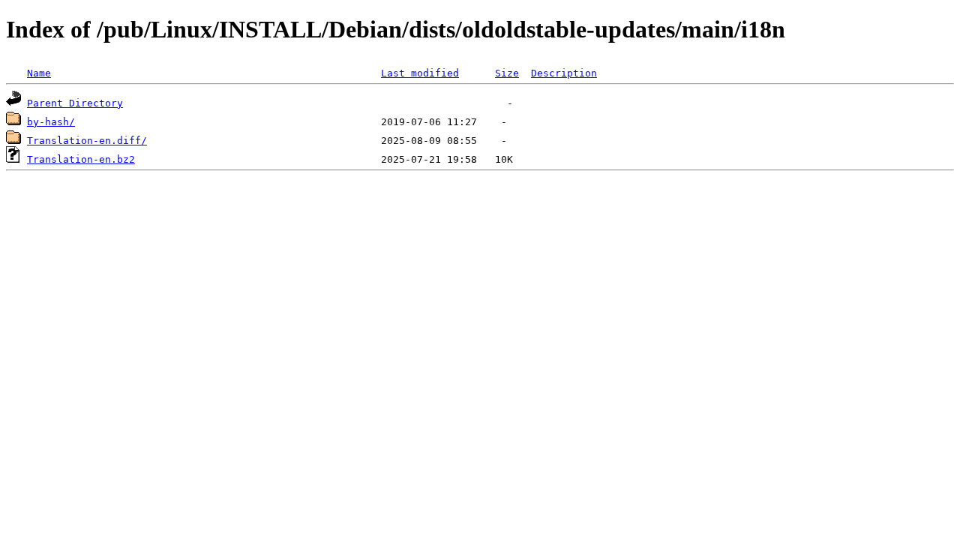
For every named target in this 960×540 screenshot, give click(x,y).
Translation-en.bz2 (81, 159)
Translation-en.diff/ (87, 140)
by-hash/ (51, 122)
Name (39, 73)
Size (507, 73)
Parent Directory (75, 103)
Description (564, 73)
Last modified (420, 73)
